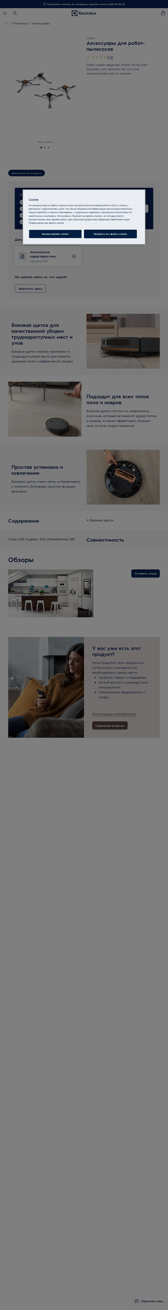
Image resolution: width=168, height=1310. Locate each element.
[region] (84, 217)
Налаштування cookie (55, 233)
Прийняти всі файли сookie (110, 233)
